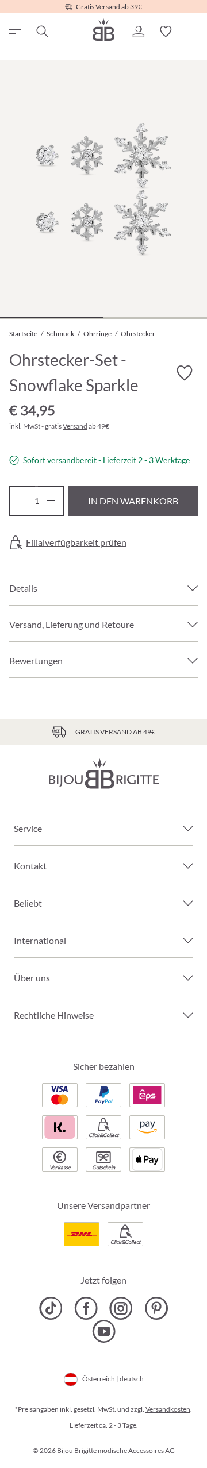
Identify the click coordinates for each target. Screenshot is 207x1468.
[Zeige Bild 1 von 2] (51, 317)
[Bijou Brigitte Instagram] (121, 1308)
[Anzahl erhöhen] (51, 501)
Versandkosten (167, 1409)
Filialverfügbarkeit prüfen (76, 542)
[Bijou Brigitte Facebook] (86, 1308)
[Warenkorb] (193, 31)
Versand (75, 426)
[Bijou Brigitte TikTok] (51, 1308)
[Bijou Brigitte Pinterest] (156, 1308)
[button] (138, 31)
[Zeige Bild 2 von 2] (155, 317)
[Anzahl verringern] (22, 501)
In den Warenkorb (133, 500)
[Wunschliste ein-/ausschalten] (184, 373)
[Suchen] (41, 31)
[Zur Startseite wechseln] (103, 29)
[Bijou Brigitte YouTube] (104, 1331)
